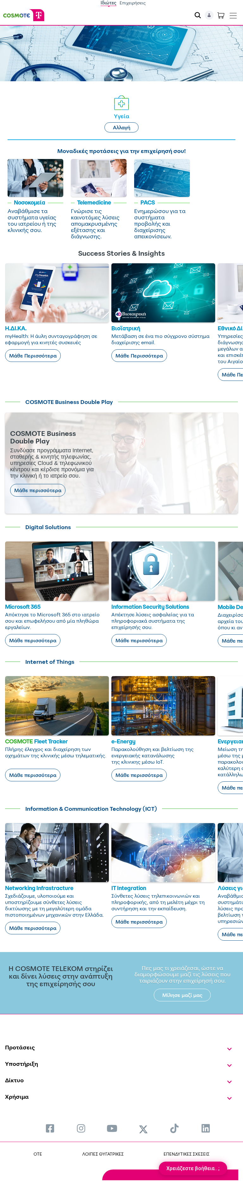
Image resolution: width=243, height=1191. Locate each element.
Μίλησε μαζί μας (182, 995)
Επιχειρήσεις (133, 2)
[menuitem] (50, 1128)
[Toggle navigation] (233, 14)
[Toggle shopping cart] (220, 15)
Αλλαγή (121, 127)
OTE (38, 1154)
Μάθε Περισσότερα (33, 355)
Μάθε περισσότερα (37, 490)
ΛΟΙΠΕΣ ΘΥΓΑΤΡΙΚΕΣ (103, 1154)
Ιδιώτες (108, 2)
